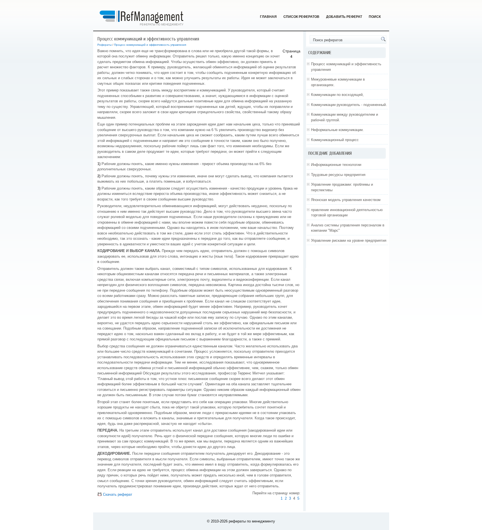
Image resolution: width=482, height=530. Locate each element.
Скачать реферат (117, 494)
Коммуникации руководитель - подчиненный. (349, 105)
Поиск (375, 17)
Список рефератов (301, 17)
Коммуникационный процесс (335, 140)
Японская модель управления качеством (345, 200)
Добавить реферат (344, 17)
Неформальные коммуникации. (337, 130)
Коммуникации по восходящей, (337, 95)
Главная (268, 17)
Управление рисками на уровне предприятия (348, 240)
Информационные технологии (336, 165)
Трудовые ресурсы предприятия (338, 175)
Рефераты (104, 44)
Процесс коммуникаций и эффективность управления (150, 44)
